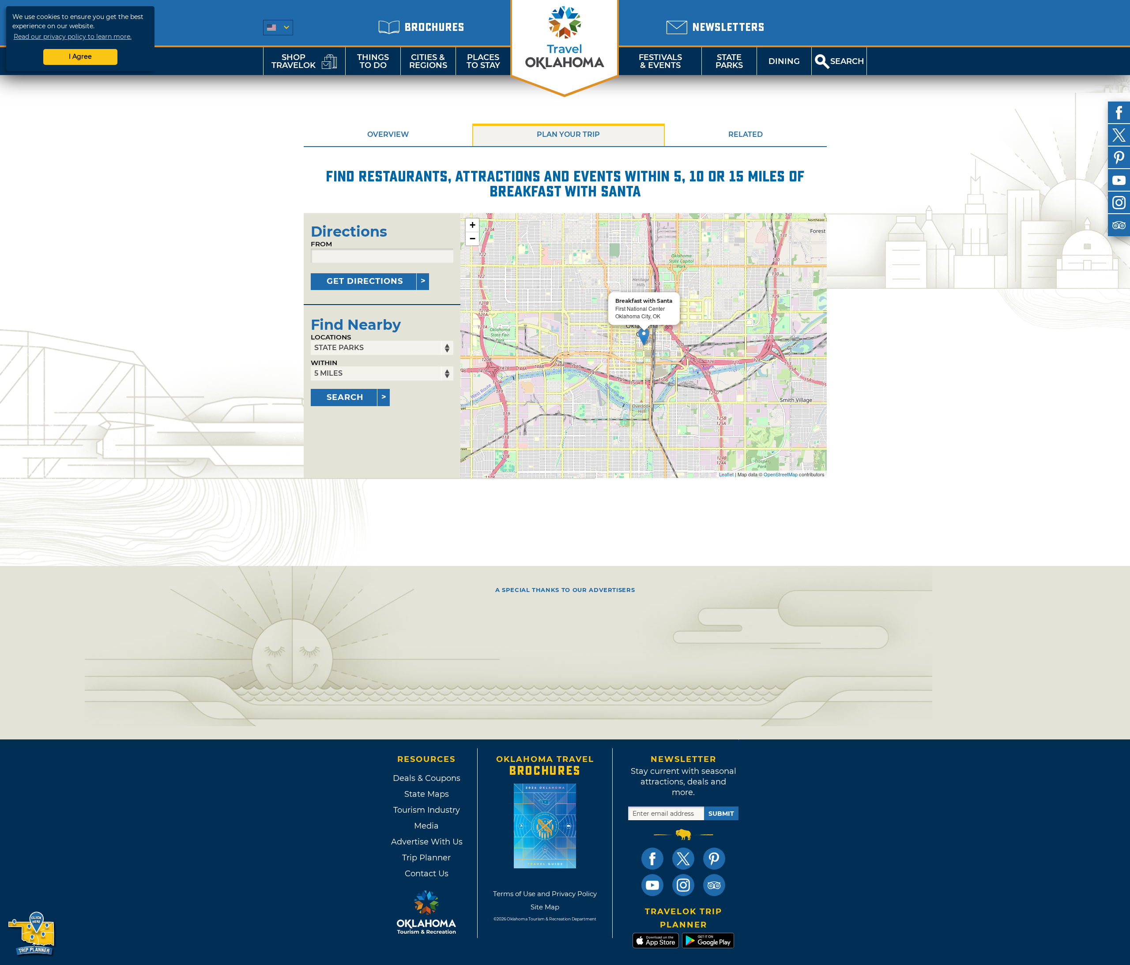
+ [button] (472, 224)
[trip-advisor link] (714, 885)
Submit (721, 814)
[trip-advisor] (1119, 225)
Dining (784, 61)
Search (345, 397)
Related (745, 134)
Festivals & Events (660, 61)
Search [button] (847, 61)
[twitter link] (683, 859)
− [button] (472, 238)
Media (426, 826)
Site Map (545, 907)
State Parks (729, 61)
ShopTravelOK (293, 61)
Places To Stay (483, 61)
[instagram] (1119, 203)
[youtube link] (652, 885)
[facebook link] (652, 859)
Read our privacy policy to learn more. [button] (73, 37)
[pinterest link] (714, 859)
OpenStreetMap (781, 474)
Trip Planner (426, 858)
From (321, 244)
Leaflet (726, 474)
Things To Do (373, 61)
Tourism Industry (426, 810)
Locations (331, 337)
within (324, 362)
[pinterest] (1119, 158)
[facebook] (1119, 113)
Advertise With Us (426, 842)
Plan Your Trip (568, 134)
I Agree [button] (80, 56)
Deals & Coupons (426, 778)
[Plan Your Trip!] (32, 933)
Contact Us (426, 873)
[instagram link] (683, 885)
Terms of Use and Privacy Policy (545, 894)
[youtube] (1119, 180)
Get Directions (365, 281)
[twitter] (1119, 135)
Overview (388, 134)
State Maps (426, 794)
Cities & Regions (428, 61)
